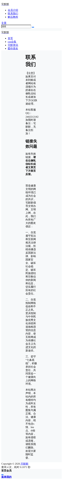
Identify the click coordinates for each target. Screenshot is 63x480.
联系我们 (13, 13)
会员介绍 (13, 10)
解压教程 (13, 17)
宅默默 (24, 463)
